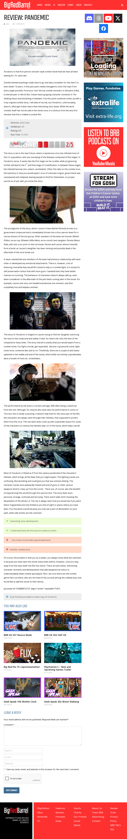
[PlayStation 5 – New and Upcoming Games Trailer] (62, 653)
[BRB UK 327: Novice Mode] (22, 621)
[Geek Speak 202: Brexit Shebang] (62, 687)
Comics (70, 5)
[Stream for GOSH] (103, 210)
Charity (77, 812)
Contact (96, 820)
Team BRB (97, 812)
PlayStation (43, 808)
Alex (7, 24)
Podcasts (88, 5)
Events (77, 808)
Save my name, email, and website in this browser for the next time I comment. (42, 769)
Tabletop (61, 5)
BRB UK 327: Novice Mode (18, 634)
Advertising (98, 816)
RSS (112, 829)
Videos (78, 5)
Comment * (9, 724)
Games (39, 5)
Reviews (60, 812)
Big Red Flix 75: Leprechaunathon (22, 666)
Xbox (40, 812)
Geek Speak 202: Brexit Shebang (61, 701)
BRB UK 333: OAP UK (55, 634)
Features (60, 808)
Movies (48, 5)
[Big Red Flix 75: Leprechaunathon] (22, 653)
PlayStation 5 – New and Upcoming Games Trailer (57, 668)
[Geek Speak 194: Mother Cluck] (22, 687)
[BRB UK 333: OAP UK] (62, 621)
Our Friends (80, 816)
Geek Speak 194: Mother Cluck (20, 701)
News (58, 820)
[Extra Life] (103, 121)
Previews (60, 816)
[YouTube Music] (103, 166)
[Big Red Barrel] (17, 9)
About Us (97, 808)
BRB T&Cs (115, 825)
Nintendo (42, 816)
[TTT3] (103, 76)
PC (38, 820)
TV (54, 5)
